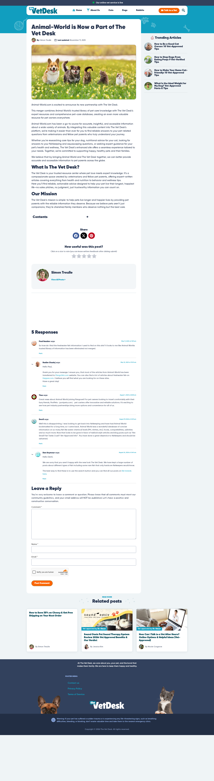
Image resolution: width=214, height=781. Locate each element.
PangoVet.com (62, 375)
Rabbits (140, 10)
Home (79, 10)
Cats (110, 10)
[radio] (74, 256)
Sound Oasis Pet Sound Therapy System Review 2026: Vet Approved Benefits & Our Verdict (106, 637)
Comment (36, 507)
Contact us (73, 683)
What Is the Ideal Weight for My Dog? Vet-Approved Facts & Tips (170, 86)
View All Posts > (58, 280)
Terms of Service (76, 694)
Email (34, 557)
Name (34, 544)
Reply (40, 353)
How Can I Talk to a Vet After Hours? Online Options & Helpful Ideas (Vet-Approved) (159, 637)
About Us (95, 10)
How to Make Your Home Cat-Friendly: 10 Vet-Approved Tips (170, 73)
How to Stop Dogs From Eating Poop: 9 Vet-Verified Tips (169, 59)
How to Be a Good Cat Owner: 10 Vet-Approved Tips (168, 46)
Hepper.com (48, 378)
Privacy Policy (75, 689)
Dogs (124, 10)
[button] (76, 235)
